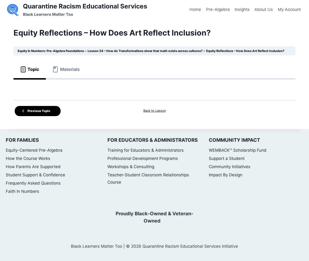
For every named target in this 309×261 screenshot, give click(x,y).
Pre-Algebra (218, 9)
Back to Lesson (154, 110)
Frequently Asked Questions (33, 183)
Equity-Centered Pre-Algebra (34, 150)
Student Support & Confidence (35, 174)
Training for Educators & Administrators (145, 150)
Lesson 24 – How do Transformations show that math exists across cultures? (145, 51)
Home (195, 9)
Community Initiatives (229, 166)
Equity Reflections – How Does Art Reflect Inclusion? (245, 51)
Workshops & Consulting (130, 166)
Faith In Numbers (22, 191)
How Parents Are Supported (33, 166)
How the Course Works (28, 158)
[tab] (30, 70)
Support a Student (227, 158)
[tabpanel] (154, 88)
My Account (289, 9)
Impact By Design (225, 174)
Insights (242, 9)
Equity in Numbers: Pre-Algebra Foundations (51, 51)
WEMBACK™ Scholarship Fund (238, 150)
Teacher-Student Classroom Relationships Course (148, 178)
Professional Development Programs (142, 158)
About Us (263, 9)
